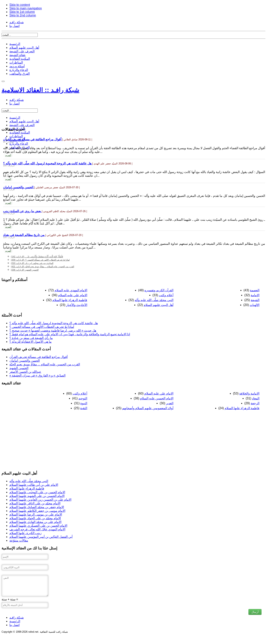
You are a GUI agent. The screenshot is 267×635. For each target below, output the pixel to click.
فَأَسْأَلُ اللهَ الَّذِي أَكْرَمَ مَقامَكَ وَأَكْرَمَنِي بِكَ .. (37, 256)
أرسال (255, 611)
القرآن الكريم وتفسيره (158, 290)
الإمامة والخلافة (249, 393)
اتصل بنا (14, 26)
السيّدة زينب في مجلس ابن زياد (32, 263)
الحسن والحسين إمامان (18, 187)
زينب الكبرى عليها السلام (25, 533)
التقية (83, 408)
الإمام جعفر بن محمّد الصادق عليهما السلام (36, 507)
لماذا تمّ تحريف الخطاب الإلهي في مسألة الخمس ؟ (40, 260)
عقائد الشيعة (17, 55)
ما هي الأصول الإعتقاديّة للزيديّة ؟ (30, 341)
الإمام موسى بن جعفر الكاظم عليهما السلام (37, 510)
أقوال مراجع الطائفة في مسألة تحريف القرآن (32, 139)
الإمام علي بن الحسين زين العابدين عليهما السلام (40, 499)
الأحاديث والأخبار (76, 305)
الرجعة (255, 403)
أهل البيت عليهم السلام (24, 47)
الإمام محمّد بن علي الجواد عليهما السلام (35, 518)
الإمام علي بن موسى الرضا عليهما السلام (35, 514)
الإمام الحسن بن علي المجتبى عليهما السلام (37, 492)
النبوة (83, 403)
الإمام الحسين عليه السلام (156, 398)
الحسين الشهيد (25, 270)
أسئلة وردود (17, 66)
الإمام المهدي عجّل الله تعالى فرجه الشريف (37, 529)
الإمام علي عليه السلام (72, 295)
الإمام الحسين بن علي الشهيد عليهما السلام (37, 496)
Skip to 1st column (22, 11)
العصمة (254, 290)
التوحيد (82, 398)
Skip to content (19, 4)
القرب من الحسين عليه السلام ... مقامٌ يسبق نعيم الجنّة (42, 266)
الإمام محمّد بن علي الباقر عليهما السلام (34, 503)
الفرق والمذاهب (19, 73)
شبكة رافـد (16, 22)
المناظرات (16, 62)
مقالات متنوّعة (18, 540)
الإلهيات (254, 305)
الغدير (169, 403)
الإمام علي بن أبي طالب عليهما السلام (33, 484)
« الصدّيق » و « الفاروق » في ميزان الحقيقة (37, 375)
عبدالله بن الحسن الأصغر (25, 371)
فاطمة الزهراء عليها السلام (69, 300)
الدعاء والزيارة (18, 70)
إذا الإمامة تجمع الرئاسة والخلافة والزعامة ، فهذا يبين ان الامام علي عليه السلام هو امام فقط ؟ (69, 334)
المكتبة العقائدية (19, 58)
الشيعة (255, 300)
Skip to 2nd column (22, 15)
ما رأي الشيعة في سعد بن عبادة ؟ (31, 338)
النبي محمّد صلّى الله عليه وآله (154, 300)
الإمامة (255, 295)
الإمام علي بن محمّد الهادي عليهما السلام (35, 522)
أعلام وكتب (166, 295)
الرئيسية (14, 44)
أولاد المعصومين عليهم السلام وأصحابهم (147, 408)
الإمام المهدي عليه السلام (71, 290)
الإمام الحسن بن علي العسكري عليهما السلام (38, 525)
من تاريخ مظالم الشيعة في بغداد (24, 235)
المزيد (8, 155)
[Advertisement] (119, 440)
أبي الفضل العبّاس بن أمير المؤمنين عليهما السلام (41, 536)
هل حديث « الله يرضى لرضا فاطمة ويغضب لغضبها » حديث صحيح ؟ (52, 330)
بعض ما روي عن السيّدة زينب (22, 211)
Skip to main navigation (25, 8)
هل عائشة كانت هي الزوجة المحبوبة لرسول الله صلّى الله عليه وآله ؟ (47, 163)
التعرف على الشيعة (22, 51)
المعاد (255, 398)
